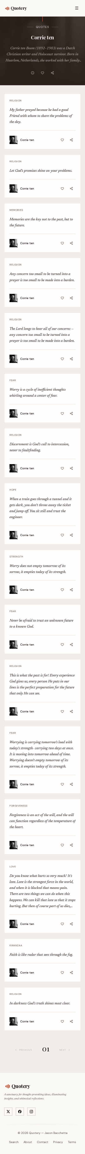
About (28, 1142)
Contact (42, 1142)
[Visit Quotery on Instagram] (31, 1111)
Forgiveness (18, 805)
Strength (16, 556)
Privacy (58, 1142)
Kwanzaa (15, 945)
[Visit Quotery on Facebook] (20, 1111)
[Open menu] (77, 8)
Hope (12, 489)
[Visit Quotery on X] (8, 1111)
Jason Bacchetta (56, 1133)
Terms (72, 1142)
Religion (15, 100)
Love (12, 866)
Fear (12, 380)
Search (14, 1142)
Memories (16, 210)
